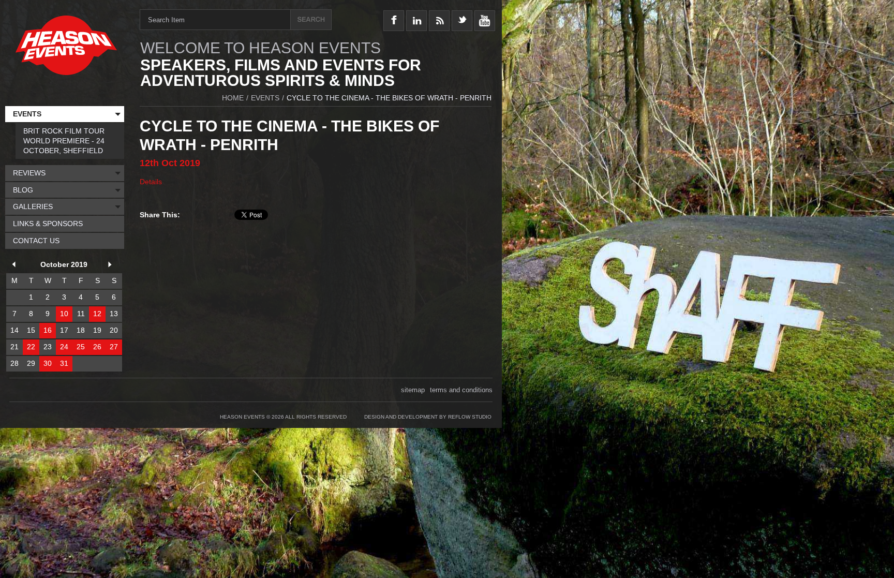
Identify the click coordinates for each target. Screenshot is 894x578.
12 (97, 313)
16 (47, 330)
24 (64, 347)
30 (47, 363)
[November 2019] (111, 265)
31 (64, 363)
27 (114, 347)
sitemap (413, 390)
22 (31, 347)
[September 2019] (15, 265)
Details (151, 181)
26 (97, 347)
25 (81, 347)
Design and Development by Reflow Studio (427, 417)
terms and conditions (461, 390)
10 (64, 313)
